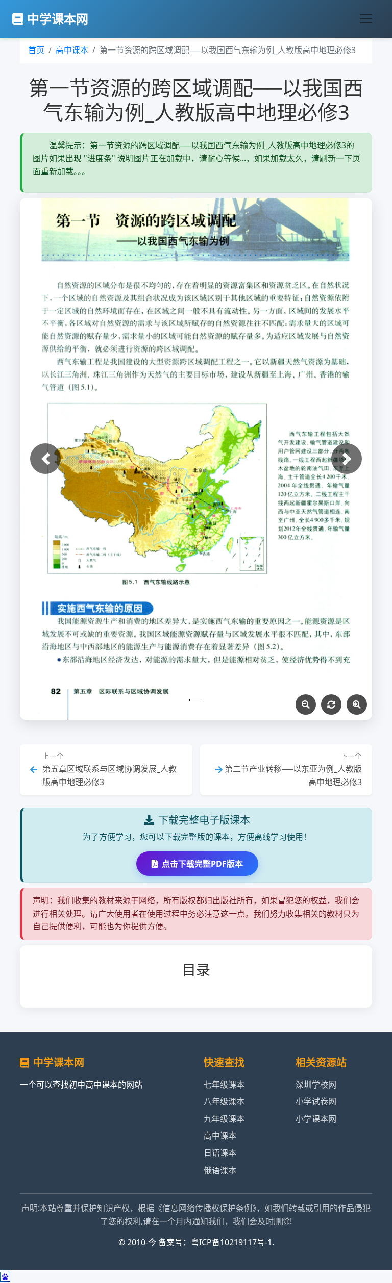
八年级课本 (224, 1101)
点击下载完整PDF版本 (202, 863)
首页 (36, 50)
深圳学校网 (316, 1084)
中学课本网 (57, 18)
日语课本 (220, 1153)
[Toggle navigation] (366, 19)
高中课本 (72, 50)
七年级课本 (224, 1084)
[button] (45, 458)
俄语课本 (220, 1170)
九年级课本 (224, 1118)
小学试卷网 (316, 1101)
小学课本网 (316, 1118)
